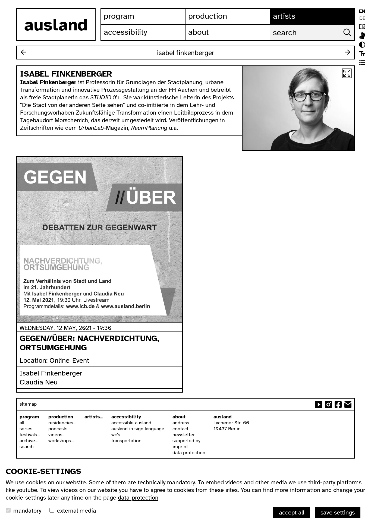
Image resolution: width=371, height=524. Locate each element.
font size (362, 53)
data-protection (138, 497)
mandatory (27, 510)
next (347, 52)
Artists (284, 16)
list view (362, 62)
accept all (291, 512)
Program (119, 16)
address (180, 423)
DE (362, 18)
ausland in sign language (137, 429)
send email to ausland (347, 404)
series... (28, 429)
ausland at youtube (318, 404)
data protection (188, 453)
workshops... (61, 441)
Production (207, 16)
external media (76, 510)
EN (362, 11)
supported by (186, 441)
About (198, 32)
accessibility (126, 417)
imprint (180, 447)
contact (180, 429)
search (27, 447)
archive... (29, 441)
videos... (56, 435)
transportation (126, 441)
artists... (93, 417)
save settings (337, 512)
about (179, 417)
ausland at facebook (338, 404)
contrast (362, 44)
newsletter (183, 435)
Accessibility (125, 32)
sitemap (28, 404)
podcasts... (59, 429)
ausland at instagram (328, 404)
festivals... (30, 435)
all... (24, 423)
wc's (115, 435)
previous (23, 52)
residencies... (62, 423)
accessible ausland (131, 423)
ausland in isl (362, 35)
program (29, 417)
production (60, 417)
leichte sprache (362, 26)
